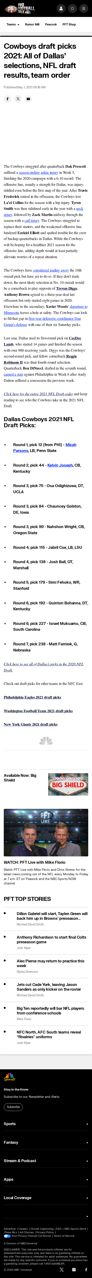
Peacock (51, 24)
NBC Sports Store (75, 1229)
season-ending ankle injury (38, 172)
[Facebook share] (7, 99)
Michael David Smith (30, 924)
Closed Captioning (42, 1229)
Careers (23, 1229)
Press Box (10, 1232)
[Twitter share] (18, 99)
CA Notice (44, 1236)
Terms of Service (64, 1236)
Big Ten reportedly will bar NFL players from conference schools (50, 1011)
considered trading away (51, 270)
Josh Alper (23, 948)
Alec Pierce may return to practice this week (50, 963)
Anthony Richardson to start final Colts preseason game (51, 939)
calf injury (32, 220)
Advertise (10, 1229)
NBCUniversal (29, 1243)
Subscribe (13, 1107)
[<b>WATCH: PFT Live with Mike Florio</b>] (46, 832)
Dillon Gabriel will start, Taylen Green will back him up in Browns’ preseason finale (52, 916)
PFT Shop (69, 24)
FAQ (59, 1229)
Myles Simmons (27, 972)
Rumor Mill (32, 24)
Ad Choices (27, 1232)
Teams (11, 24)
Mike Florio (24, 1019)
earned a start (13, 374)
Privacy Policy (45, 1232)
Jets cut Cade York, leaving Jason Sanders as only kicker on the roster (49, 987)
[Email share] (28, 99)
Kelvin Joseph (60, 465)
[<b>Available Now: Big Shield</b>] (68, 784)
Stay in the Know (16, 1089)
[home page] (20, 8)
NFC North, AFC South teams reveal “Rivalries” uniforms (49, 1034)
